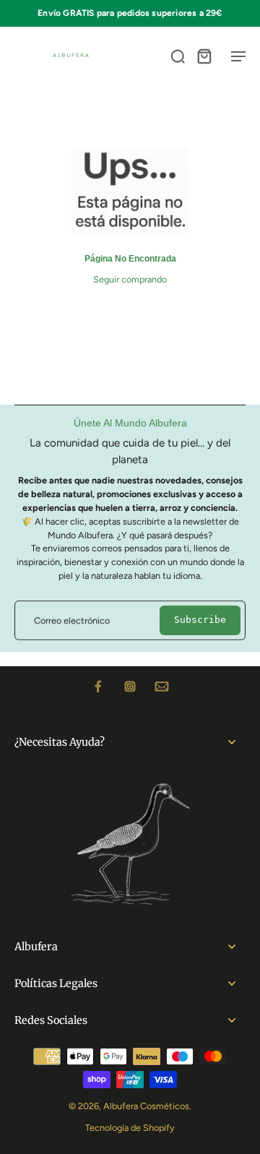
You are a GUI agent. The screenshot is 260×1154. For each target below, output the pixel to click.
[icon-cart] (204, 55)
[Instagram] (130, 686)
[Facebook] (98, 686)
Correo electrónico (72, 620)
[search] (178, 55)
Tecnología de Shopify (130, 1127)
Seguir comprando (130, 279)
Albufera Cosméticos (146, 1106)
